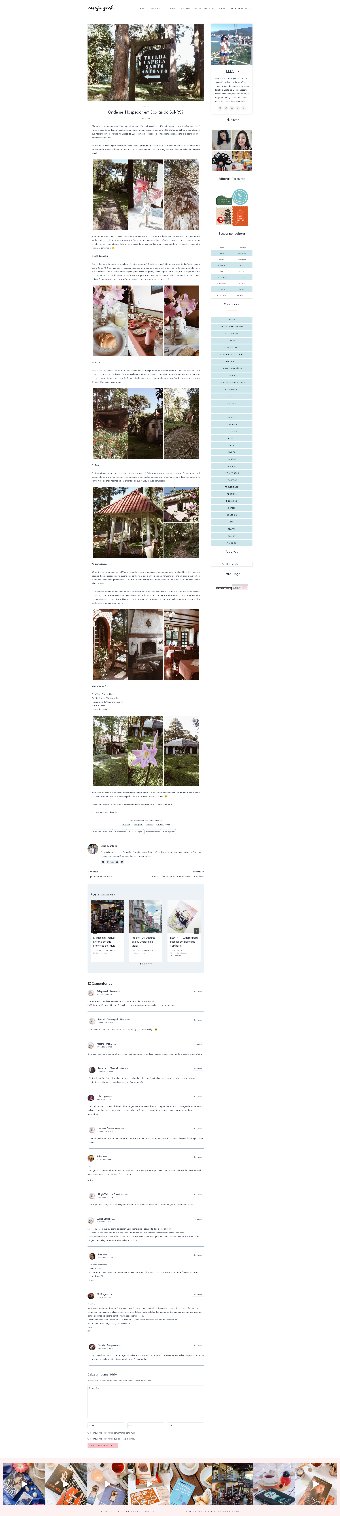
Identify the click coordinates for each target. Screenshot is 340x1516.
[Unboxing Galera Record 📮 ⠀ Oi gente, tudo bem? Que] (149, 1484)
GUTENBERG (221, 283)
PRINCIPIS (221, 271)
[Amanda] (242, 140)
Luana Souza (103, 1218)
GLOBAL (242, 289)
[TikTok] (235, 8)
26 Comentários (177, 956)
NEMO (221, 253)
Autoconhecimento (232, 326)
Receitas (232, 494)
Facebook (126, 824)
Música (232, 466)
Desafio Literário (232, 368)
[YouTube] (245, 8)
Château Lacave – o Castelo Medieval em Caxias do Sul (178, 874)
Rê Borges (102, 1294)
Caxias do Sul (120, 832)
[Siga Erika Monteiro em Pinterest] (122, 862)
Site (170, 1425)
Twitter (149, 824)
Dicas (232, 375)
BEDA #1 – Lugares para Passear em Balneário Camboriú (184, 941)
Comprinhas (232, 347)
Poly (100, 1254)
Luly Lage (102, 1096)
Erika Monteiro (109, 845)
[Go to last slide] (95, 931)
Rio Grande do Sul (153, 832)
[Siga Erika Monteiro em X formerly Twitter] (108, 862)
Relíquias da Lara (106, 991)
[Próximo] (196, 931)
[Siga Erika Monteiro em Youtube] (117, 862)
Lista (232, 445)
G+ (168, 824)
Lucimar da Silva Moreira (111, 1068)
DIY (232, 396)
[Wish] (240, 197)
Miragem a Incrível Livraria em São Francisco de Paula (104, 941)
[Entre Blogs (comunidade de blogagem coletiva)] (240, 587)
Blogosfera (232, 333)
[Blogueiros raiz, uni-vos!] (224, 588)
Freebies (185, 8)
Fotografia (174, 953)
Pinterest (160, 824)
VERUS (242, 277)
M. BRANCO (221, 296)
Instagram (138, 824)
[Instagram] (232, 8)
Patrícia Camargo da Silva (111, 1019)
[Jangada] (240, 216)
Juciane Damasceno (108, 1128)
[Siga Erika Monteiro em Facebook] (103, 862)
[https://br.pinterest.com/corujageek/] (243, 108)
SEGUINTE (221, 265)
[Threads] (242, 8)
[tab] (140, 963)
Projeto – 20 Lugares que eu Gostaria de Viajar (143, 941)
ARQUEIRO (242, 247)
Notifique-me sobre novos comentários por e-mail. (112, 1432)
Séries (232, 508)
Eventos (232, 410)
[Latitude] (224, 200)
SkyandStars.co (230, 1512)
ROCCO (221, 247)
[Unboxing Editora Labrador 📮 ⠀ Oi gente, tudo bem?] (66, 1484)
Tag (232, 522)
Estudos (232, 403)
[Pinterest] (239, 8)
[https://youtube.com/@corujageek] (232, 108)
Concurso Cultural (231, 354)
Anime (232, 319)
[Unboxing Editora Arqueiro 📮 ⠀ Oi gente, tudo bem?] (107, 1484)
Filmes (231, 417)
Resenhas (231, 501)
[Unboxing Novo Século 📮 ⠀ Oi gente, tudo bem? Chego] (316, 1484)
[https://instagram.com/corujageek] (220, 108)
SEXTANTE (221, 289)
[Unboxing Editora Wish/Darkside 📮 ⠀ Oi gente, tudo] (24, 1484)
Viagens (146, 107)
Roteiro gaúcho (169, 832)
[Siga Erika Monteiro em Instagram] (112, 862)
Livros (232, 452)
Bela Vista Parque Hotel (171, 133)
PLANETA (242, 283)
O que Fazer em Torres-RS (100, 874)
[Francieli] (222, 161)
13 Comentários (138, 953)
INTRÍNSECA (221, 277)
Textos (232, 536)
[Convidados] (242, 161)
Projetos (232, 480)
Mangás (232, 459)
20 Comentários (100, 953)
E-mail (131, 1425)
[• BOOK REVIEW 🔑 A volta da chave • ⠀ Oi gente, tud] (274, 1484)
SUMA (221, 259)
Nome (92, 1425)
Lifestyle (231, 438)
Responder (198, 992)
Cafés (232, 340)
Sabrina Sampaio (107, 1345)
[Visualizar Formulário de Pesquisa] (250, 9)
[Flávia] (221, 140)
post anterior (125, 129)
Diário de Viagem (136, 832)
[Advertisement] (232, 609)
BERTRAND (242, 253)
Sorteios (232, 515)
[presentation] (107, 916)
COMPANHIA (242, 296)
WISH (242, 265)
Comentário (95, 1388)
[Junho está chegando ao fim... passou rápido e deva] (191, 1484)
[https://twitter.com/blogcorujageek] (237, 108)
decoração (232, 361)
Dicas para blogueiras (232, 382)
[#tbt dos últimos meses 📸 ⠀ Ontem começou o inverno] (232, 1484)
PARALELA (242, 259)
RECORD (242, 271)
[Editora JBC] (224, 216)
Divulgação (231, 389)
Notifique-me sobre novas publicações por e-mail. (112, 1438)
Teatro (232, 529)
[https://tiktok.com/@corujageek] (226, 108)
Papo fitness (232, 473)
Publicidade (232, 487)
